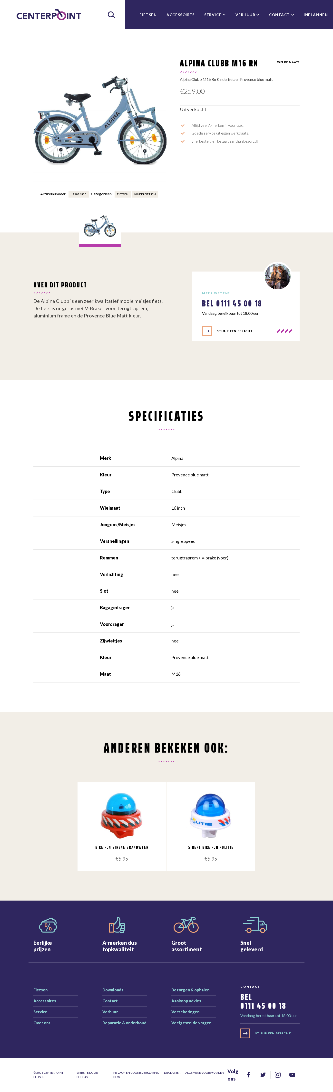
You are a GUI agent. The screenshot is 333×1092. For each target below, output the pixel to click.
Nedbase (83, 1077)
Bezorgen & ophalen (190, 989)
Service (213, 14)
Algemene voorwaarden (204, 1072)
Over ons (41, 1022)
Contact (279, 14)
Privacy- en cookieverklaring (136, 1072)
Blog (117, 1077)
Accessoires (180, 14)
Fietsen (148, 14)
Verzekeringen (185, 1011)
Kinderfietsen (145, 194)
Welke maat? (288, 62)
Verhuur (245, 14)
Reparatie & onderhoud (124, 1022)
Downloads (112, 989)
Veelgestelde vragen (191, 1022)
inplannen (316, 14)
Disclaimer (172, 1072)
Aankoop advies (186, 1000)
